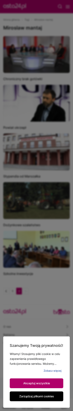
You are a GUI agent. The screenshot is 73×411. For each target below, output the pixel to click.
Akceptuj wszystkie (36, 383)
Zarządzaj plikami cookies (36, 396)
